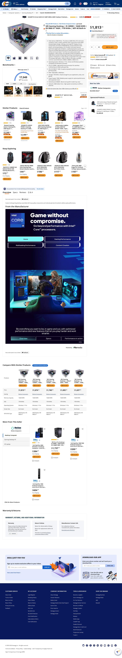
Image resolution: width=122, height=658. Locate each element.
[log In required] (44, 429)
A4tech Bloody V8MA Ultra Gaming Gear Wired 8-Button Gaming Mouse (27, 167)
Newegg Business (100, 595)
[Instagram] (94, 645)
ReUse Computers (23, 394)
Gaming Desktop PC (28, 13)
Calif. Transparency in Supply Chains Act (42, 648)
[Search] (67, 3)
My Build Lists (31, 611)
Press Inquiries (54, 608)
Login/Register (31, 595)
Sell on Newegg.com (78, 597)
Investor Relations (55, 597)
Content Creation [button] (62, 245)
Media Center (54, 600)
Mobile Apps (76, 619)
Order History (31, 600)
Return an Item (9, 600)
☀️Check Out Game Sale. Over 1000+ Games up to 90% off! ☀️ (62, 88)
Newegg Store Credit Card (79, 627)
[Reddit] (44, 29)
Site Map (75, 611)
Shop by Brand (76, 613)
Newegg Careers (55, 611)
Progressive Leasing (78, 632)
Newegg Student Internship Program (60, 603)
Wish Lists (30, 608)
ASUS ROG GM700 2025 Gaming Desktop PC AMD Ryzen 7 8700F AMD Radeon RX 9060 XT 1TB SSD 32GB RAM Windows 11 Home (44, 127)
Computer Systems (14, 13)
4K (21, 83)
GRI (37, 13)
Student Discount (77, 624)
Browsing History (32, 597)
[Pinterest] (101, 645)
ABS (97, 600)
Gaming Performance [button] (62, 239)
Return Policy (8, 603)
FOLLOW (115, 91)
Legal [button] (80, 341)
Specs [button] (48, 338)
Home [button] (25, 239)
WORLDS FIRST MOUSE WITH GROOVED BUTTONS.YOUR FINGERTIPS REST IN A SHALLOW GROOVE (44, 167)
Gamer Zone (54, 605)
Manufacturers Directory (68, 530)
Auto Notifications (32, 621)
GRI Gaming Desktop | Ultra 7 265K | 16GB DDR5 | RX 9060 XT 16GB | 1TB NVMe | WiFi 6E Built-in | (65, 381)
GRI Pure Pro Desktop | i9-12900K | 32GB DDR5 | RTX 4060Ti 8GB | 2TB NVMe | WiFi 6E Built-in (58, 443)
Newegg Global (99, 597)
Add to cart (109, 47)
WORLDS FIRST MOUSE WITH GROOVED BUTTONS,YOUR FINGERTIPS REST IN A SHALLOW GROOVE (61, 167)
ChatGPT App (76, 621)
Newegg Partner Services (79, 603)
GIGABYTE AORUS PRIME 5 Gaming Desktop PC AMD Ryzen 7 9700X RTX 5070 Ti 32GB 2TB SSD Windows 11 (27, 127)
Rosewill (98, 603)
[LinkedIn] (97, 645)
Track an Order (9, 597)
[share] (44, 25)
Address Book (31, 605)
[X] (90, 645)
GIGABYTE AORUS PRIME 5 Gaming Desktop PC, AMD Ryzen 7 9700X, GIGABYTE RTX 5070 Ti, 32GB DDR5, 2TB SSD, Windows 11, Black (107, 110)
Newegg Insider (54, 613)
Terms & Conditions (10, 648)
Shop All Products (24, 108)
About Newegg (54, 595)
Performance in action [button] (74, 338)
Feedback (25, 199)
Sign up (47, 567)
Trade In (75, 635)
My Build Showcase (33, 613)
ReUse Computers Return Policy (43, 533)
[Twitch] (108, 645)
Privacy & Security (9, 605)
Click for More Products (12, 502)
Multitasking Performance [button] (25, 245)
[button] (19, 4)
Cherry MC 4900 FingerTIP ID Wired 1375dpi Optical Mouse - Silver (78, 167)
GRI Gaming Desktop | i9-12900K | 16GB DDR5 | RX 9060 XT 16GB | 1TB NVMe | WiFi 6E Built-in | (37, 381)
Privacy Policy (19, 648)
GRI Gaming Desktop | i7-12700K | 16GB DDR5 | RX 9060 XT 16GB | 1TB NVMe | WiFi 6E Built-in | (79, 381)
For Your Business (77, 600)
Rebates (75, 616)
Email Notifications (32, 616)
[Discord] (112, 645)
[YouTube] (105, 645)
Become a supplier (78, 595)
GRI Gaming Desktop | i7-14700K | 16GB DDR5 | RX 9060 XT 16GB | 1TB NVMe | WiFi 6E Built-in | (51, 381)
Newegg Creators (77, 608)
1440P (14, 83)
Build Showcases (77, 629)
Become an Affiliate (78, 605)
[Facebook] (87, 645)
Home (4, 13)
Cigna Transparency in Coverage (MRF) (15, 652)
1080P (7, 83)
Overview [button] (23, 338)
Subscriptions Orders (33, 619)
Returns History (32, 603)
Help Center (8, 595)
